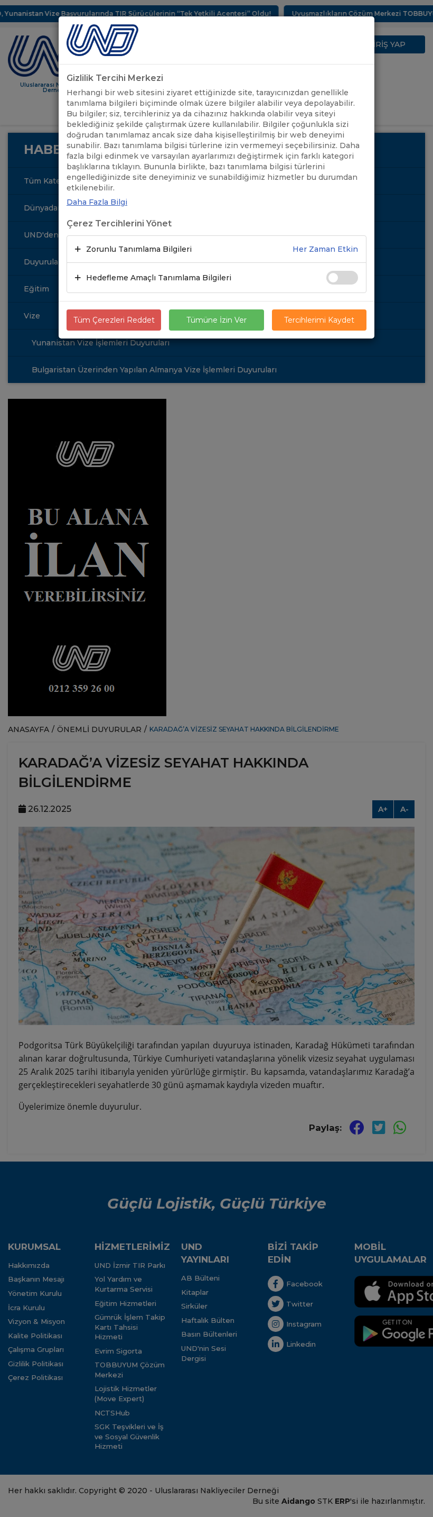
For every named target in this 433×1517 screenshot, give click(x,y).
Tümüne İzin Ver (216, 320)
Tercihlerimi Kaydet (319, 320)
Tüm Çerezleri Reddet (114, 320)
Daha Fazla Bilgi (97, 202)
